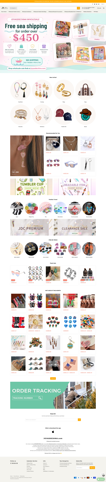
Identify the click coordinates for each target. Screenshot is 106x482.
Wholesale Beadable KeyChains (66, 456)
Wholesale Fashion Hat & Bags (39, 11)
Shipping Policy (29, 456)
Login (100, 8)
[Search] (78, 8)
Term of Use (29, 462)
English (102, 4)
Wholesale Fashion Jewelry (14, 11)
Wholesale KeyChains (26, 11)
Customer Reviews (30, 464)
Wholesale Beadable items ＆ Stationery (72, 11)
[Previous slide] (3, 40)
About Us (45, 456)
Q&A (44, 461)
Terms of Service (16, 469)
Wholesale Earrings (63, 459)
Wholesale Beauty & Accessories (55, 11)
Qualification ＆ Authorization (48, 464)
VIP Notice (96, 11)
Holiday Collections (87, 11)
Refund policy (22, 469)
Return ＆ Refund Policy (31, 458)
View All (53, 371)
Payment (28, 459)
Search (11, 469)
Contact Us (45, 458)
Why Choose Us (46, 459)
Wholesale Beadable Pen (64, 458)
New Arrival (4, 11)
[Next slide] (103, 40)
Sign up (92, 461)
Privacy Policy (29, 461)
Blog (44, 462)
